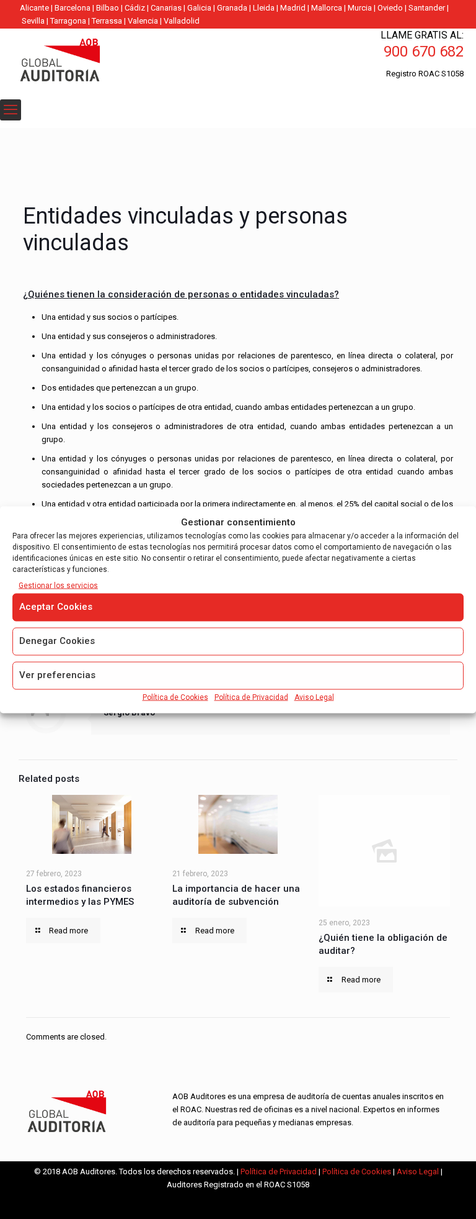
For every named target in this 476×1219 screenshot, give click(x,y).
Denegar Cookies (57, 640)
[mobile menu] (10, 109)
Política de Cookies (175, 696)
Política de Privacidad (251, 696)
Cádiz (135, 7)
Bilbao (107, 7)
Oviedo (390, 7)
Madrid (293, 7)
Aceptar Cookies (55, 606)
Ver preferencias (57, 674)
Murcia (360, 7)
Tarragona (68, 20)
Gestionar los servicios (58, 585)
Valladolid (182, 20)
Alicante (34, 7)
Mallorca (326, 7)
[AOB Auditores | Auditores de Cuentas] (87, 61)
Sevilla (33, 20)
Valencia (143, 20)
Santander (426, 7)
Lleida (264, 7)
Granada (232, 7)
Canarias (166, 7)
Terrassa (107, 20)
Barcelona (72, 7)
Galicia (199, 7)
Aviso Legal (314, 696)
